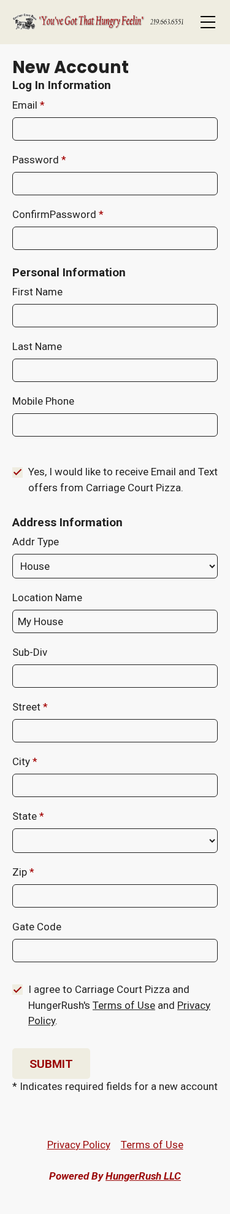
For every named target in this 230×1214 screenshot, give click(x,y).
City (22, 761)
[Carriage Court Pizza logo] (98, 22)
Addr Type (35, 541)
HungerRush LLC (143, 1176)
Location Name (47, 597)
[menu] (208, 22)
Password (36, 160)
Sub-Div (29, 652)
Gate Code (36, 926)
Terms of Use (124, 1005)
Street (27, 707)
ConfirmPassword (55, 214)
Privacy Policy (78, 1144)
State (25, 816)
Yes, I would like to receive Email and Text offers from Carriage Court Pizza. (123, 479)
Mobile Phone (43, 401)
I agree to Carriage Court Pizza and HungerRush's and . (119, 1005)
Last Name (37, 346)
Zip (20, 872)
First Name (37, 292)
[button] (51, 1063)
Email (26, 105)
